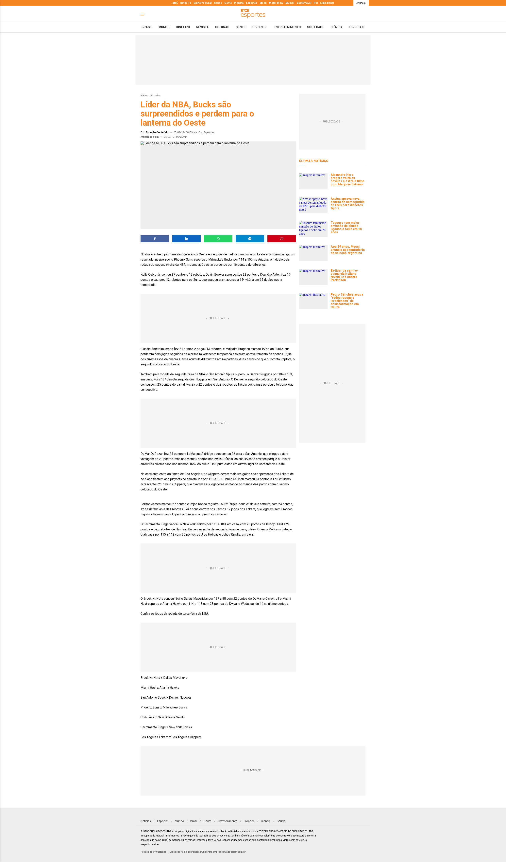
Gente (228, 2)
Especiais (356, 27)
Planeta (239, 2)
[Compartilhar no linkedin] (186, 238)
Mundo (164, 27)
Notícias (146, 821)
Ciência (336, 27)
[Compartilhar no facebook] (155, 238)
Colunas (222, 27)
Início (143, 95)
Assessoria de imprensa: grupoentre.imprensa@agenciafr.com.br (208, 852)
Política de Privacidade (153, 852)
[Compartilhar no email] (281, 238)
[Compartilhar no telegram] (250, 238)
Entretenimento (287, 27)
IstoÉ (175, 2)
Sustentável (304, 2)
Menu (263, 2)
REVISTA (202, 27)
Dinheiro (185, 2)
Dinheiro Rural (203, 2)
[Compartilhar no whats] (218, 238)
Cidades (249, 821)
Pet (316, 2)
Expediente (327, 2)
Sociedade (315, 27)
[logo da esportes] (253, 14)
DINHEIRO (183, 27)
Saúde (218, 2)
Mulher (290, 2)
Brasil (147, 27)
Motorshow (276, 2)
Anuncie (361, 2)
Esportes (251, 2)
